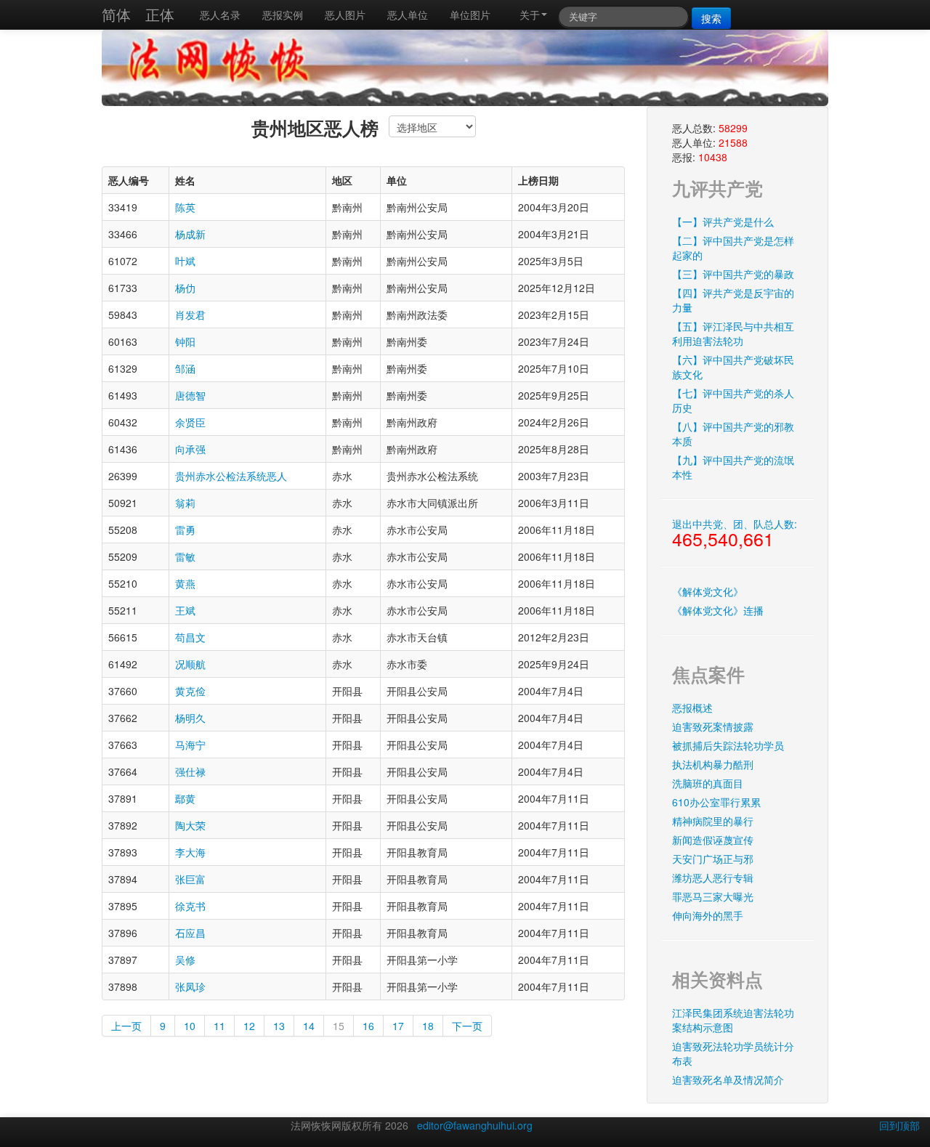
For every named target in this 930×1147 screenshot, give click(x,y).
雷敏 (185, 556)
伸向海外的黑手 (707, 915)
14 (309, 1025)
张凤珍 (190, 986)
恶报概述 (692, 707)
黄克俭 (190, 691)
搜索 (711, 18)
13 (279, 1025)
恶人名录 (220, 14)
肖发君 (190, 314)
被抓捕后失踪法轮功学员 (728, 745)
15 (338, 1025)
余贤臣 (190, 422)
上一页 (126, 1025)
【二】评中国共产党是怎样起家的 (733, 247)
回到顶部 (899, 1125)
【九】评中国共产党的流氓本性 (733, 467)
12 (249, 1025)
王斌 (185, 610)
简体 (116, 14)
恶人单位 (407, 14)
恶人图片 (345, 14)
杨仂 (185, 287)
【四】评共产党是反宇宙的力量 (733, 300)
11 (219, 1025)
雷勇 (185, 529)
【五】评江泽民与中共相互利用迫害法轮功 (733, 333)
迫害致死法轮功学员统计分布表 (733, 1053)
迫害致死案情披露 (712, 726)
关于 (529, 14)
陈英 (185, 207)
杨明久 (190, 717)
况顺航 (190, 664)
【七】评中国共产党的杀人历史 (733, 400)
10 (189, 1025)
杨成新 (190, 234)
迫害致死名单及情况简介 (728, 1079)
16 (368, 1025)
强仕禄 (190, 771)
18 (428, 1025)
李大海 (190, 852)
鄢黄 (185, 798)
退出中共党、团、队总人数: (734, 533)
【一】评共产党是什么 (723, 221)
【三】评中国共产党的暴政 (733, 274)
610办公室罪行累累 (716, 802)
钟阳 (185, 341)
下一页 (467, 1025)
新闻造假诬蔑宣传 (712, 839)
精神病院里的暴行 (712, 821)
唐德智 (190, 395)
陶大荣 (190, 825)
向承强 (190, 449)
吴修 (185, 959)
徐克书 (190, 906)
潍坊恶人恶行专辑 (712, 877)
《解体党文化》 (707, 591)
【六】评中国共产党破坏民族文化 (733, 366)
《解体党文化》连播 (718, 610)
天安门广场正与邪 (712, 858)
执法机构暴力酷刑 (712, 764)
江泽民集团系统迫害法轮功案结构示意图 (733, 1019)
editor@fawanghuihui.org (475, 1125)
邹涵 (185, 368)
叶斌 (185, 261)
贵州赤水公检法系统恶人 (231, 476)
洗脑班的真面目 (707, 783)
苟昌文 (190, 637)
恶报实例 (282, 14)
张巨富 (190, 879)
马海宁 (190, 744)
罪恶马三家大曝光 (712, 896)
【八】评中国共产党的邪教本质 (733, 433)
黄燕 (185, 583)
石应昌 (190, 932)
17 (398, 1025)
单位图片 (470, 14)
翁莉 (185, 502)
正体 (159, 14)
